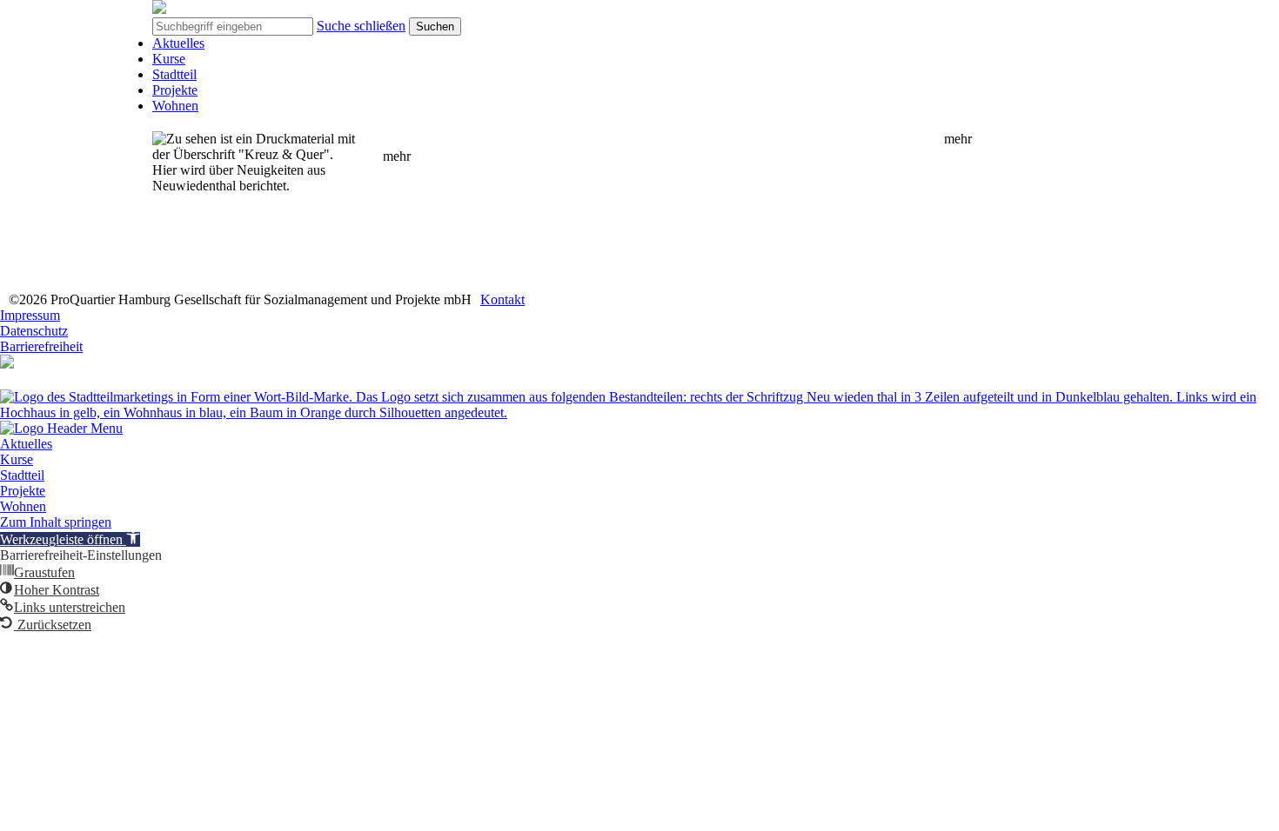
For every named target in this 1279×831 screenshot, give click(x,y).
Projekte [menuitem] (22, 490)
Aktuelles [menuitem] (26, 443)
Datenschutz (34, 330)
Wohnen (175, 105)
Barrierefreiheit (41, 346)
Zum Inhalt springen (55, 522)
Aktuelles (178, 43)
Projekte (175, 90)
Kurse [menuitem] (16, 459)
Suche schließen (361, 25)
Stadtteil (174, 74)
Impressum (30, 315)
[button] (70, 539)
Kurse (168, 58)
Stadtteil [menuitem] (22, 475)
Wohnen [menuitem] (23, 506)
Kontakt (502, 299)
